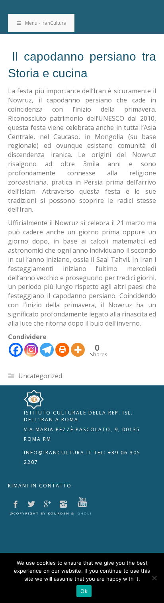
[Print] (62, 350)
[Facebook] (16, 350)
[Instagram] (31, 350)
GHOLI (85, 513)
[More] (78, 350)
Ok (84, 591)
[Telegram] (47, 350)
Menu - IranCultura (45, 23)
